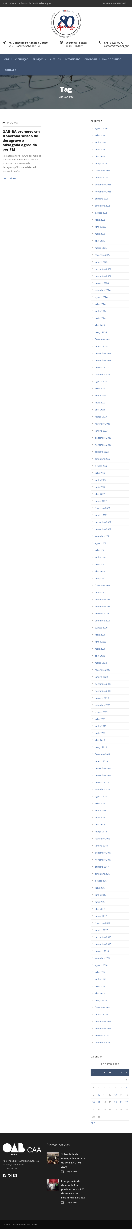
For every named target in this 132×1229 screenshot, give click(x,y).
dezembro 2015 (103, 1021)
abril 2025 (100, 240)
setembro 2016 (102, 958)
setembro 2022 (102, 458)
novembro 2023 (103, 360)
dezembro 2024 (103, 269)
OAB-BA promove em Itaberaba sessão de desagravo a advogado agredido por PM (21, 140)
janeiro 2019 (101, 761)
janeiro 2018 (101, 845)
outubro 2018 (102, 782)
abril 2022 (100, 494)
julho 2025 (100, 219)
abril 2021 (100, 571)
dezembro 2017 (103, 852)
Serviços (38, 59)
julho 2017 (100, 887)
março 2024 (101, 332)
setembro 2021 (102, 536)
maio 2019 (100, 733)
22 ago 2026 (71, 1171)
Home (6, 59)
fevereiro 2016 (102, 1007)
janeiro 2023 (101, 430)
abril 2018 (100, 824)
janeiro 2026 (101, 177)
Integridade (72, 59)
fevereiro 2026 (102, 170)
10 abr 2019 (12, 123)
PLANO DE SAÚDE (111, 59)
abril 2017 (100, 908)
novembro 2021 (103, 529)
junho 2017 (100, 894)
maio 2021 (100, 564)
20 (115, 1102)
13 (115, 1094)
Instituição (21, 59)
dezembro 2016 (103, 937)
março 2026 (101, 163)
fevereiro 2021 (102, 585)
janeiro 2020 (101, 676)
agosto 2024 (101, 297)
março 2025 (101, 247)
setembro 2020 (102, 620)
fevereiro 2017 (102, 923)
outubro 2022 (102, 451)
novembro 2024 (103, 276)
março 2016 (101, 1000)
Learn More (9, 178)
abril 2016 (100, 993)
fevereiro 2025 (102, 254)
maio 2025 (100, 233)
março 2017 (101, 916)
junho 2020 (100, 641)
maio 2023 (100, 402)
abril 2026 (100, 156)
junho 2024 (100, 311)
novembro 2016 (103, 944)
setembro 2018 (102, 789)
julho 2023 (100, 388)
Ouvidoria (90, 59)
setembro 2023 (102, 374)
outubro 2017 (102, 866)
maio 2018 (100, 817)
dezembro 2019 (103, 683)
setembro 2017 (102, 873)
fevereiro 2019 (102, 754)
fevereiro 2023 (102, 423)
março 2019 (101, 747)
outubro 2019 (102, 697)
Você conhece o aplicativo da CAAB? (27, 3)
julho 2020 (100, 634)
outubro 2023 (102, 367)
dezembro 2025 (103, 184)
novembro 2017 (103, 859)
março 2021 (101, 578)
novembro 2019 (103, 690)
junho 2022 (100, 479)
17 (99, 1102)
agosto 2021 (101, 543)
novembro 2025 (103, 191)
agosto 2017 (101, 880)
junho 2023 (100, 395)
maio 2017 (100, 901)
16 (93, 1102)
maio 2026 (100, 149)
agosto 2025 (101, 212)
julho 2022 (100, 472)
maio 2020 (100, 648)
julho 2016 (100, 972)
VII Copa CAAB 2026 (116, 3)
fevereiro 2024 (102, 339)
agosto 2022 (101, 465)
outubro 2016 (102, 951)
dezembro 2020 (103, 599)
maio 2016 (100, 986)
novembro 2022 (103, 444)
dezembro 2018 (103, 768)
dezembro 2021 (103, 522)
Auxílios (55, 59)
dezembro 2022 (103, 437)
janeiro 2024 (101, 346)
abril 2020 (100, 655)
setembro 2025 (102, 205)
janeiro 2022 (101, 515)
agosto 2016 (101, 965)
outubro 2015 (102, 1035)
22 (126, 1102)
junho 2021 (100, 557)
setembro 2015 (102, 1042)
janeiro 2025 (101, 261)
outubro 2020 (102, 613)
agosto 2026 (101, 128)
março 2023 (101, 416)
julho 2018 (100, 803)
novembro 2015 (103, 1028)
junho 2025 (100, 226)
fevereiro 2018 (102, 838)
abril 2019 (100, 740)
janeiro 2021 (101, 592)
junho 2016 (100, 979)
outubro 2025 (102, 198)
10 (99, 1094)
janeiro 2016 (101, 1014)
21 (121, 1102)
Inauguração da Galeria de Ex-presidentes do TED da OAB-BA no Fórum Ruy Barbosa (73, 1189)
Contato (10, 70)
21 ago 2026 (71, 1202)
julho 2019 (100, 719)
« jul (93, 1122)
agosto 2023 (101, 381)
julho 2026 (100, 135)
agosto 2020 (101, 627)
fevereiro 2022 (102, 508)
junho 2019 (100, 726)
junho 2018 (100, 810)
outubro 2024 (102, 283)
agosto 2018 (101, 796)
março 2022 (101, 501)
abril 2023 (100, 409)
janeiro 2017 (101, 930)
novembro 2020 (103, 606)
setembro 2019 (102, 705)
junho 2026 (100, 142)
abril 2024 (100, 325)
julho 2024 (100, 304)
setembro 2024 (102, 290)
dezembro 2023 (103, 353)
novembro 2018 (103, 775)
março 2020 (101, 662)
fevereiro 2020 (102, 669)
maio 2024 (100, 318)
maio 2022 (100, 487)
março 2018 (101, 831)
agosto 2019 (101, 712)
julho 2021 (100, 550)
